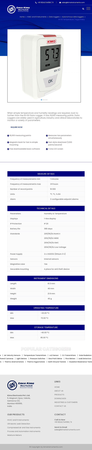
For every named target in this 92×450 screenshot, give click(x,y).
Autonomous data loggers (73, 17)
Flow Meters (72, 358)
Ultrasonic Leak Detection (18, 423)
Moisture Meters (14, 435)
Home (22, 17)
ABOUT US (58, 391)
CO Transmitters (67, 355)
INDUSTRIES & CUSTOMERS (66, 402)
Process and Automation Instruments (23, 431)
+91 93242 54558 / (45, 2)
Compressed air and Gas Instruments (23, 427)
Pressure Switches (40, 358)
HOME (57, 387)
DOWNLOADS (60, 398)
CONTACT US (60, 406)
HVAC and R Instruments (36, 17)
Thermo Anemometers (12, 362)
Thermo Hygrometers (34, 362)
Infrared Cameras (8, 358)
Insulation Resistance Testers (79, 362)
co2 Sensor (52, 355)
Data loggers (54, 17)
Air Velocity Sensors (10, 355)
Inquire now (16, 127)
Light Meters (24, 358)
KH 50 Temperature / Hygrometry (71, 19)
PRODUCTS (59, 394)
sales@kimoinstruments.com (73, 2)
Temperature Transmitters (33, 355)
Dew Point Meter (57, 358)
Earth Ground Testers (55, 362)
